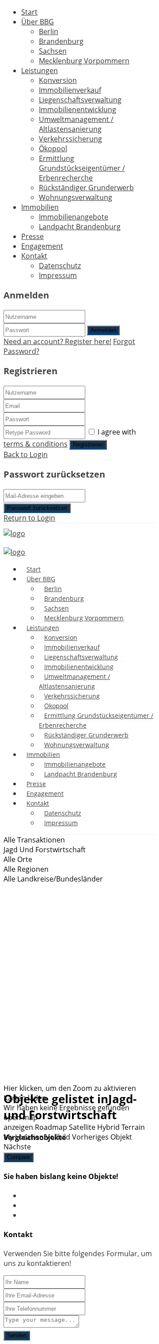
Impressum (58, 275)
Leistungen (39, 70)
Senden (16, 1335)
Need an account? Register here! (57, 341)
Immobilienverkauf (70, 90)
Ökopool (53, 148)
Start (29, 12)
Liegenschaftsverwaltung (80, 100)
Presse (32, 236)
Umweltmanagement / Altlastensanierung (76, 124)
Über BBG (37, 22)
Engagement (42, 246)
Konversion (58, 80)
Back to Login (26, 454)
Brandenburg (61, 41)
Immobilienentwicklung (77, 109)
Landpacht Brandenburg (80, 226)
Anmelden (103, 330)
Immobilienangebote (73, 217)
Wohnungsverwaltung (75, 197)
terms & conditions (36, 444)
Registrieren (88, 444)
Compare (18, 1157)
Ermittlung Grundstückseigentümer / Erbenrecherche (82, 168)
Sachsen (53, 51)
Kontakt (34, 256)
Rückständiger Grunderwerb (86, 187)
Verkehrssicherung (70, 139)
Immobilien (40, 207)
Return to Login (29, 518)
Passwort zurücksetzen (37, 508)
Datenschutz (60, 265)
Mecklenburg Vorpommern (84, 61)
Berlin (48, 31)
